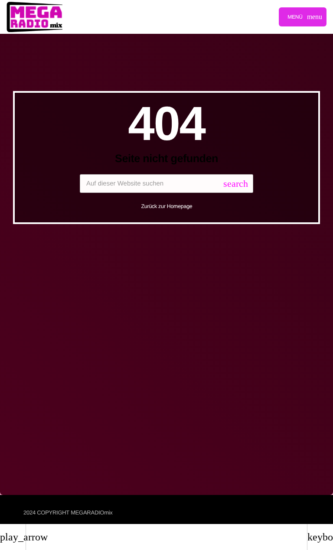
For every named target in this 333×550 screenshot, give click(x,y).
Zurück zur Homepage (167, 206)
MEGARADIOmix (91, 512)
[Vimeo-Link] (34, 17)
